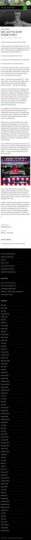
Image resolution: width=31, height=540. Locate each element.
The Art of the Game (8, 8)
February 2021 (5, 352)
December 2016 (5, 478)
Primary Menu (29, 8)
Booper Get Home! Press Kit (8, 272)
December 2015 (5, 501)
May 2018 (3, 428)
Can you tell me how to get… (8, 282)
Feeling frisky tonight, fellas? (8, 288)
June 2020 (3, 366)
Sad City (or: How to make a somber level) (12, 291)
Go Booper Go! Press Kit (7, 269)
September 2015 (5, 507)
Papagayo (19, 48)
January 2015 (4, 527)
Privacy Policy (5, 263)
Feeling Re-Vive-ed (6, 226)
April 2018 (3, 431)
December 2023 (5, 314)
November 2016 (5, 481)
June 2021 (3, 343)
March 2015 (4, 522)
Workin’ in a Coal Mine (7, 231)
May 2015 (3, 516)
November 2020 (5, 355)
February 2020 (5, 375)
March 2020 (4, 372)
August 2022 (4, 328)
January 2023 (4, 325)
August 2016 (4, 486)
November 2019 (5, 384)
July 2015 (3, 513)
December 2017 (5, 442)
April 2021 (3, 346)
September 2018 (5, 419)
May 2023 (3, 319)
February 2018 (5, 437)
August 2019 (4, 393)
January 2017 (4, 475)
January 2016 (4, 498)
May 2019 (3, 401)
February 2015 (5, 524)
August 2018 (4, 422)
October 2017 (4, 448)
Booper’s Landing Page (7, 257)
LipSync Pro (4, 93)
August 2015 (4, 510)
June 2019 (3, 399)
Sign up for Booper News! (8, 254)
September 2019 (5, 390)
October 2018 (4, 416)
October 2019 (4, 387)
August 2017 (4, 454)
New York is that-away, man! (8, 285)
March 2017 (4, 469)
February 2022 (5, 334)
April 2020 (3, 369)
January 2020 (4, 378)
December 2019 (5, 381)
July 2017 (3, 457)
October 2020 (4, 358)
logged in (11, 243)
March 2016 (4, 495)
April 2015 (3, 519)
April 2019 (3, 404)
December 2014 (5, 530)
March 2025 (4, 308)
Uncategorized (5, 29)
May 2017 (3, 463)
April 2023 (3, 322)
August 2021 (4, 340)
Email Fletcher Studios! (7, 266)
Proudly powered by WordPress (15, 538)
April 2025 (3, 305)
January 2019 (4, 410)
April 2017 (3, 466)
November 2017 (5, 445)
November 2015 (5, 504)
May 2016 (3, 492)
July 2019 (3, 396)
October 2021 (4, 337)
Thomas (10, 38)
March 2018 (4, 434)
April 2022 (3, 331)
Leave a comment (18, 38)
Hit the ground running (7, 294)
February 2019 (5, 407)
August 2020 (4, 363)
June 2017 (3, 460)
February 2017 (5, 472)
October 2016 (4, 483)
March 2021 (4, 349)
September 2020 (5, 360)
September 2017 (5, 451)
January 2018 (4, 440)
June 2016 (3, 489)
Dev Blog (3, 260)
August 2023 (4, 317)
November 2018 (5, 413)
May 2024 (3, 311)
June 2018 (3, 425)
